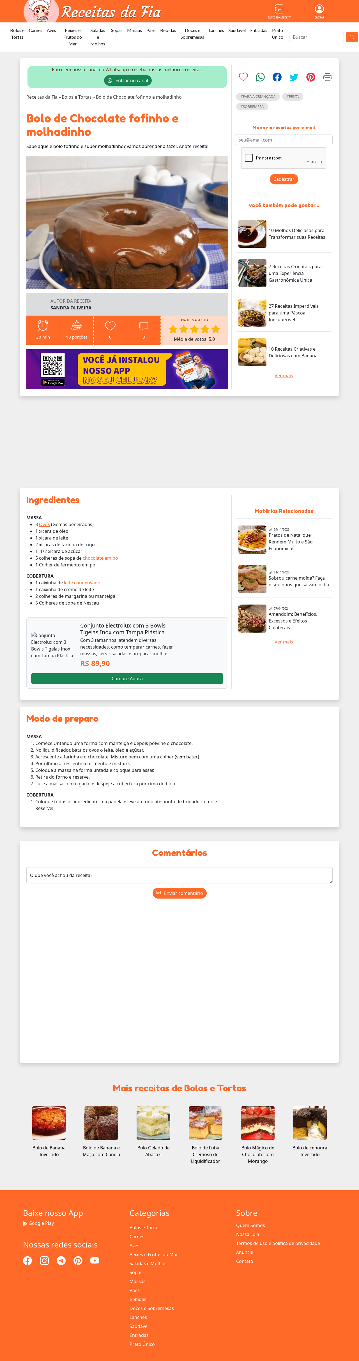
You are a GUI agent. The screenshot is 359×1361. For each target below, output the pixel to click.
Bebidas (168, 30)
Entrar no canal (131, 80)
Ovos (44, 524)
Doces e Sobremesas (192, 33)
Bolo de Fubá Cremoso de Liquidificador (205, 1154)
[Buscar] (352, 37)
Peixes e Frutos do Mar (72, 36)
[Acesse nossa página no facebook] (28, 1260)
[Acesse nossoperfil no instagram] (45, 1260)
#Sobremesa (252, 106)
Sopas (117, 30)
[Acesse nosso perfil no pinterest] (78, 1260)
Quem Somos (250, 1225)
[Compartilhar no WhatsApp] (260, 79)
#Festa (293, 96)
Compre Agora (127, 678)
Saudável (237, 30)
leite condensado (82, 583)
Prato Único (277, 33)
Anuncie (244, 1252)
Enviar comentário (183, 893)
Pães (151, 30)
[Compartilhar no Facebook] (277, 79)
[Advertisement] (179, 442)
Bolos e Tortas (17, 33)
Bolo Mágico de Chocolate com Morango (257, 1154)
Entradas (258, 30)
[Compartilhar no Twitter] (293, 79)
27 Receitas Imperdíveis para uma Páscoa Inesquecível (294, 313)
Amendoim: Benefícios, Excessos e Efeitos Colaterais (293, 621)
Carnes (35, 30)
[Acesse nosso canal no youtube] (94, 1260)
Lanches (216, 30)
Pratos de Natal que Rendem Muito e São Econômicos (291, 542)
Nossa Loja (247, 1234)
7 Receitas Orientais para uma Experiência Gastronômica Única (295, 273)
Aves (51, 30)
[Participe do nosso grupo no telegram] (62, 1260)
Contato (244, 1261)
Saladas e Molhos (97, 36)
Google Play (41, 1223)
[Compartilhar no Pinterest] (310, 79)
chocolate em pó (100, 558)
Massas (134, 30)
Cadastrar (283, 179)
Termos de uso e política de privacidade (278, 1243)
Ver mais (284, 375)
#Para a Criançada (258, 96)
